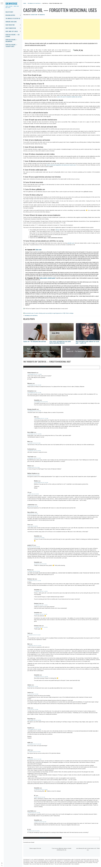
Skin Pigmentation (11, 28)
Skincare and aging (11, 22)
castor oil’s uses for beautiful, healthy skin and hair (69, 97)
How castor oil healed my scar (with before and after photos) (60, 342)
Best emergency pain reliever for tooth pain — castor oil (87, 342)
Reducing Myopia (10, 15)
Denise (57, 229)
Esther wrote (38, 249)
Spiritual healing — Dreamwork (11, 40)
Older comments (42, 366)
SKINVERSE (11, 3)
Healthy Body (9, 12)
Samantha (42, 14)
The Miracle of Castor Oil (13, 18)
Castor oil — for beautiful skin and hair (34, 341)
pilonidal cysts (71, 243)
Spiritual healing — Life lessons (13, 35)
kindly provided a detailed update (47, 278)
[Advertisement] (61, 29)
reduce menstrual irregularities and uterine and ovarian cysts (61, 165)
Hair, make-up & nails (12, 31)
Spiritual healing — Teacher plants (11, 45)
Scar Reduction (10, 25)
